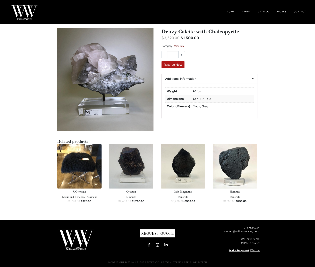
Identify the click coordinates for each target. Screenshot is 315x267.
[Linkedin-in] (166, 245)
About (246, 11)
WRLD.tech (200, 262)
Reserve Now (173, 64)
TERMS (177, 262)
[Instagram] (157, 245)
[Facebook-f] (149, 245)
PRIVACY (166, 262)
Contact (300, 11)
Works (281, 11)
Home (231, 11)
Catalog (264, 11)
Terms (255, 250)
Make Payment (239, 250)
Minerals (179, 46)
